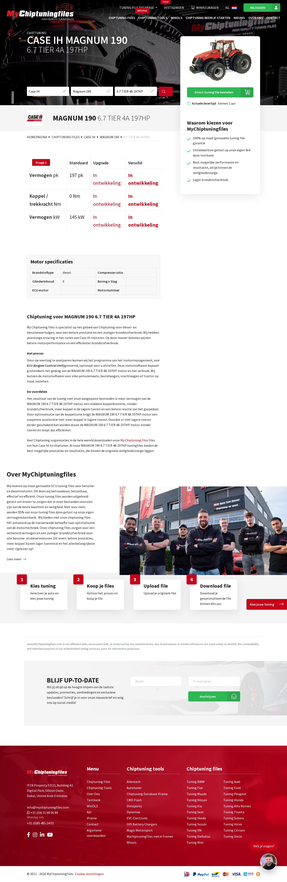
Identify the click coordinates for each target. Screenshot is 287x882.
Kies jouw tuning (262, 604)
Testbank (93, 800)
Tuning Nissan (197, 800)
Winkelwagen (207, 7)
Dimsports (134, 806)
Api (89, 812)
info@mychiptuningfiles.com (48, 807)
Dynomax (133, 812)
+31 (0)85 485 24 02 (40, 823)
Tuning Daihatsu (198, 836)
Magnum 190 (110, 137)
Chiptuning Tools (152, 18)
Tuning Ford (232, 788)
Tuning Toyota (233, 812)
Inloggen (257, 7)
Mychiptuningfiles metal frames (150, 836)
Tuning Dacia (232, 836)
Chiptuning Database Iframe (147, 794)
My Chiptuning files (134, 440)
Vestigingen (174, 7)
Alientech (134, 782)
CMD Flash (134, 800)
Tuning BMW (196, 782)
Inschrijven (208, 696)
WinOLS (176, 18)
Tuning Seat (195, 812)
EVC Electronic (137, 818)
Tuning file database (137, 7)
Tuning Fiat (195, 788)
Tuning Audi (231, 782)
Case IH (90, 137)
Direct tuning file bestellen (214, 92)
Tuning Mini (195, 842)
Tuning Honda (233, 800)
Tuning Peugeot (234, 794)
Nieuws (239, 18)
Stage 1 (41, 162)
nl (227, 7)
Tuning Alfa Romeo (237, 806)
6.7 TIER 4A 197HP (137, 137)
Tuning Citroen (234, 830)
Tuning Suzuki (197, 824)
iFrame (92, 818)
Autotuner (134, 788)
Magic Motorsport (140, 830)
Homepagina (37, 137)
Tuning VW (194, 830)
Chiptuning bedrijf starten (208, 18)
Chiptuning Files (122, 18)
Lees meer (14, 559)
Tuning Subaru (233, 818)
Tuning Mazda (197, 794)
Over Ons (255, 18)
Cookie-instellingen (89, 874)
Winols (132, 842)
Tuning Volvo (232, 824)
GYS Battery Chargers (142, 824)
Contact (273, 18)
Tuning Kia (194, 806)
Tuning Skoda (196, 818)
